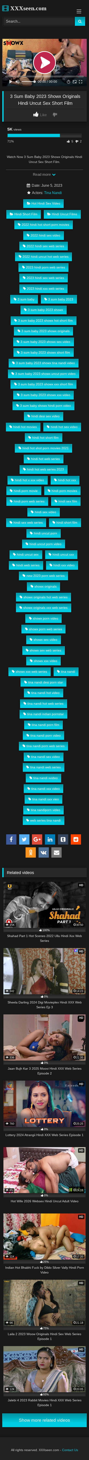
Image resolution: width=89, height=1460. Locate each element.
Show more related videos (44, 1420)
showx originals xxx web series (45, 607)
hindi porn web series (29, 501)
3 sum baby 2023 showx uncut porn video (45, 374)
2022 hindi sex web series (45, 246)
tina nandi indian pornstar (45, 714)
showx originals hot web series (46, 597)
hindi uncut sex (28, 554)
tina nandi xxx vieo (45, 799)
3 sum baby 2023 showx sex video (45, 342)
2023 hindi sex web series (45, 278)
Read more (42, 174)
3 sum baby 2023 (60, 299)
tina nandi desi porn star (45, 682)
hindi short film (66, 522)
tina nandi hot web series (45, 703)
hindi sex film (67, 501)
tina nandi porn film (45, 725)
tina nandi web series (45, 767)
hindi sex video (45, 512)
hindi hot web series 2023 (45, 469)
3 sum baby (26, 299)
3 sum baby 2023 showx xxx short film (45, 384)
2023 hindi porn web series (45, 267)
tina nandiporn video (45, 810)
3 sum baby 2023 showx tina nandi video (45, 363)
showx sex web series (45, 650)
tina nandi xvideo (45, 778)
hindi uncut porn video (45, 544)
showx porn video (45, 618)
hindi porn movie (26, 491)
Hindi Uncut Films (64, 214)
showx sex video (45, 639)
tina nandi (68, 671)
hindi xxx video (64, 565)
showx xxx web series (31, 671)
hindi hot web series (45, 459)
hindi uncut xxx (63, 554)
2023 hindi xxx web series (45, 288)
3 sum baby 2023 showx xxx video (45, 395)
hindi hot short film (45, 437)
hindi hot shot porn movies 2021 (45, 448)
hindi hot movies (25, 427)
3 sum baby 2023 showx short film (45, 352)
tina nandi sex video (45, 757)
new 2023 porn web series (45, 576)
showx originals (45, 586)
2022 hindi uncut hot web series (45, 256)
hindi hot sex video (64, 427)
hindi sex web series (28, 522)
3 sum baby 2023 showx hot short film (45, 320)
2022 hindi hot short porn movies (45, 224)
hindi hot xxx (67, 480)
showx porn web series (45, 629)
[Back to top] (75, 1446)
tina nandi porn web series (45, 746)
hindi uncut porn (45, 533)
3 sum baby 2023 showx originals (45, 331)
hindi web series (27, 565)
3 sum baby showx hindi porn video (45, 405)
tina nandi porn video (45, 735)
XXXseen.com (28, 8)
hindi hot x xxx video (29, 480)
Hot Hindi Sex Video (45, 203)
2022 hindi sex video (45, 235)
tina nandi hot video (45, 693)
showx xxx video (45, 661)
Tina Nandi (53, 193)
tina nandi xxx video (45, 788)
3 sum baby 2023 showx (45, 310)
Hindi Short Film (25, 214)
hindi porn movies (64, 491)
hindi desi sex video (45, 416)
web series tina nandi (45, 820)
